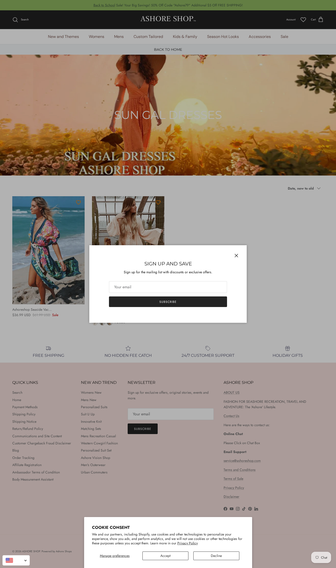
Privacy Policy (187, 543)
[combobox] (16, 560)
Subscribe (168, 302)
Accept (165, 555)
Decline (216, 555)
